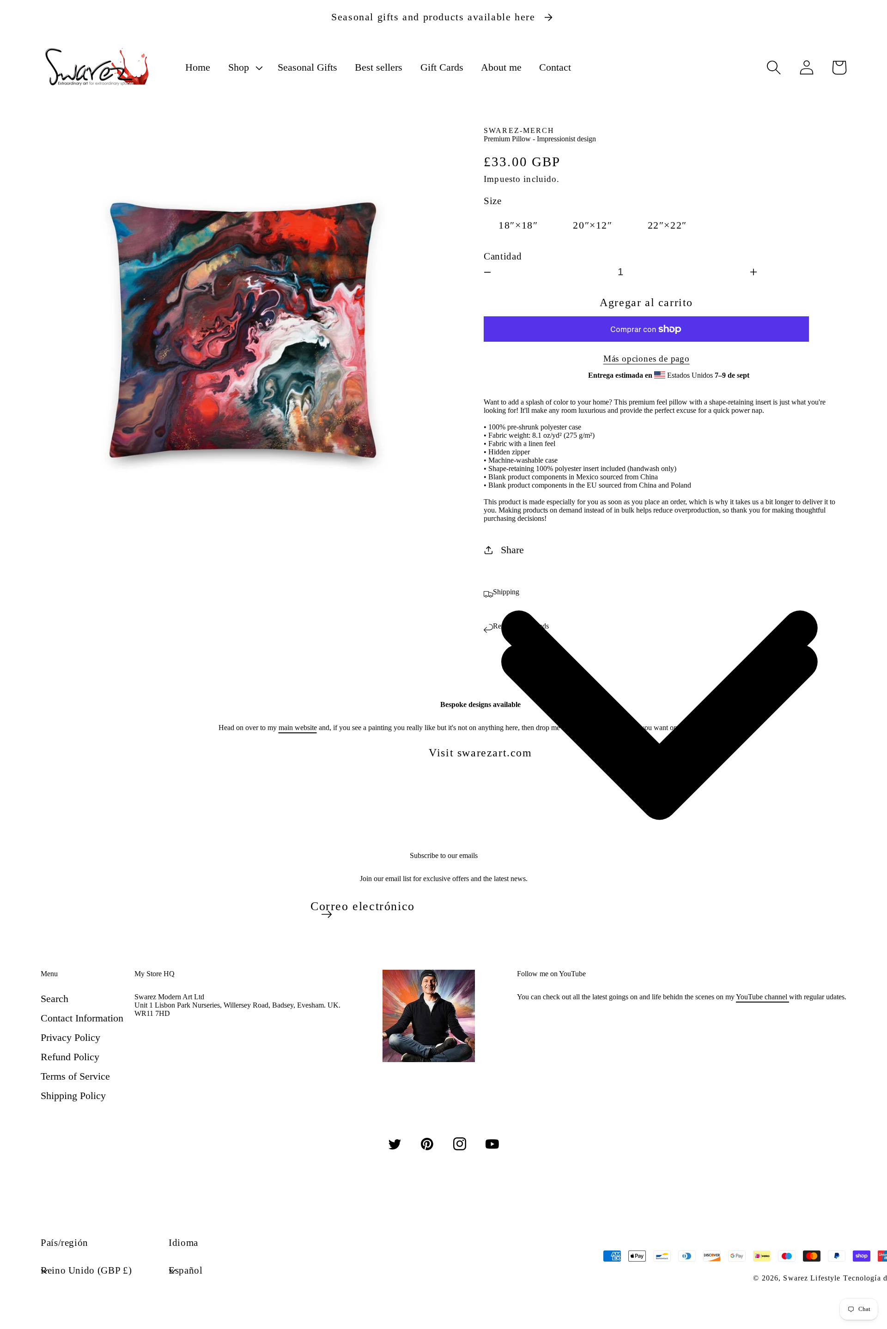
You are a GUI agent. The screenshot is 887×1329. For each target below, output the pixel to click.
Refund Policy (70, 1057)
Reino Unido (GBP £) (86, 1270)
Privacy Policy (70, 1037)
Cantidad (503, 256)
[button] (243, 67)
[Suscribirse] (326, 914)
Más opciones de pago (646, 358)
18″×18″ (518, 225)
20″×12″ (592, 225)
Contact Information (82, 1018)
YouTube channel (762, 997)
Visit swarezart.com (480, 753)
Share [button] (512, 550)
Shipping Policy (73, 1095)
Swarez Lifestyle (811, 1278)
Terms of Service (75, 1076)
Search (54, 998)
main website (298, 727)
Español (185, 1270)
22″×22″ (667, 225)
